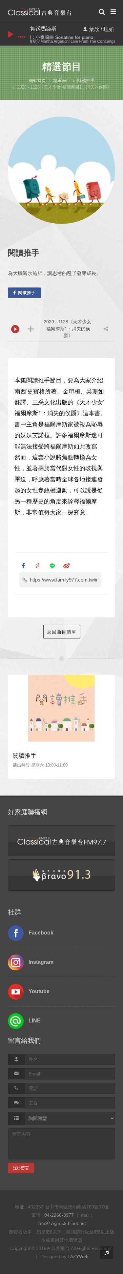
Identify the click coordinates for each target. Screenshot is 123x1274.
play (10, 34)
